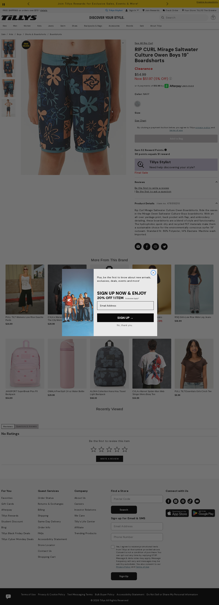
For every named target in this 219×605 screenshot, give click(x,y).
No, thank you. (124, 325)
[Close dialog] (153, 272)
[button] (215, 288)
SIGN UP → (125, 318)
